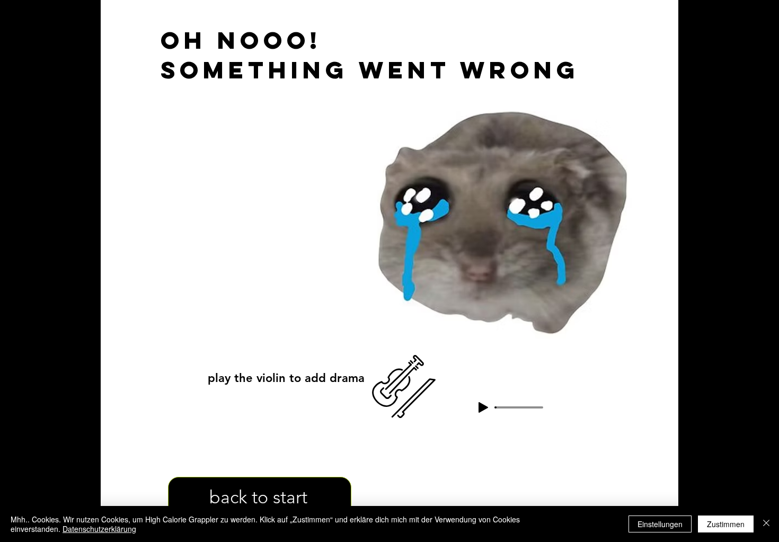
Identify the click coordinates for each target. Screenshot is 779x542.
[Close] (766, 524)
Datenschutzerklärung (99, 528)
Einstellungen (660, 524)
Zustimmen (726, 524)
